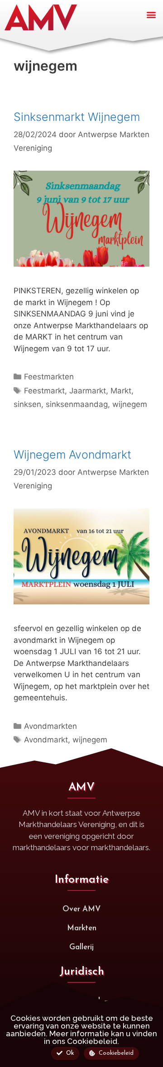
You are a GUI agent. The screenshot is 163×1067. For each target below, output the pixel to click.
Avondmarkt (46, 739)
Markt (120, 390)
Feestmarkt (44, 390)
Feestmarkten (49, 376)
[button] (151, 14)
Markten (81, 928)
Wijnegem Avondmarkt (72, 454)
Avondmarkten (50, 726)
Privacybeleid (76, 1001)
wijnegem (129, 404)
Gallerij (81, 947)
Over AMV (81, 909)
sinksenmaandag (77, 404)
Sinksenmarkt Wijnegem (77, 117)
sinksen (27, 404)
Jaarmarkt (87, 390)
